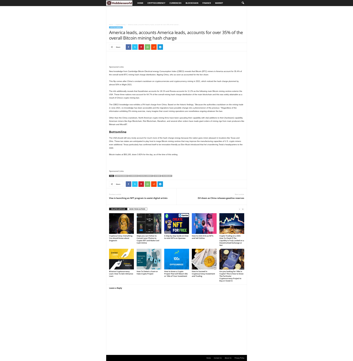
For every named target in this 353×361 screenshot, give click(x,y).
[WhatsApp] (147, 47)
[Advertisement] (156, 13)
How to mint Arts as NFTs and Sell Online (202, 237)
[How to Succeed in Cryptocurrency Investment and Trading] (204, 259)
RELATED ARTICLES (118, 209)
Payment (157, 176)
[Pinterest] (141, 47)
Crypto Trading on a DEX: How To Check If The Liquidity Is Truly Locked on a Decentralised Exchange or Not (231, 240)
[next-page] (242, 209)
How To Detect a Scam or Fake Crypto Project (147, 272)
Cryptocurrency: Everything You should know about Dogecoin (120, 238)
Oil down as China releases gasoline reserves (221, 198)
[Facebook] (128, 47)
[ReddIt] (154, 47)
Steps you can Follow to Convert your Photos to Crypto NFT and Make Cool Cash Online (148, 239)
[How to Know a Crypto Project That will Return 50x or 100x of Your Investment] (176, 259)
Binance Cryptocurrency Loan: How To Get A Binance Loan (121, 273)
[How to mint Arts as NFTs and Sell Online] (204, 223)
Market (219, 3)
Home (140, 3)
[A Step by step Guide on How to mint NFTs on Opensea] (176, 223)
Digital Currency (146, 176)
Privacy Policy (239, 358)
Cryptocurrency (156, 3)
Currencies (175, 3)
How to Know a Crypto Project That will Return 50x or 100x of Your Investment (176, 273)
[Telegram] (160, 47)
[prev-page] (239, 209)
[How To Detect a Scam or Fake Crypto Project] (149, 259)
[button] (243, 3)
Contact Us (218, 358)
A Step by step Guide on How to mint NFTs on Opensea (176, 237)
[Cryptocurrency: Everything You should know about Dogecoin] (121, 223)
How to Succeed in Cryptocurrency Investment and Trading (203, 273)
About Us (228, 358)
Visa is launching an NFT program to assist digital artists (138, 198)
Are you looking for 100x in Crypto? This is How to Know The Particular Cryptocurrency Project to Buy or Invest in (231, 276)
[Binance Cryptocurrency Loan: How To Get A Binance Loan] (121, 259)
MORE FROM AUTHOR (137, 209)
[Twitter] (135, 47)
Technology (167, 176)
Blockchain (192, 3)
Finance (206, 3)
